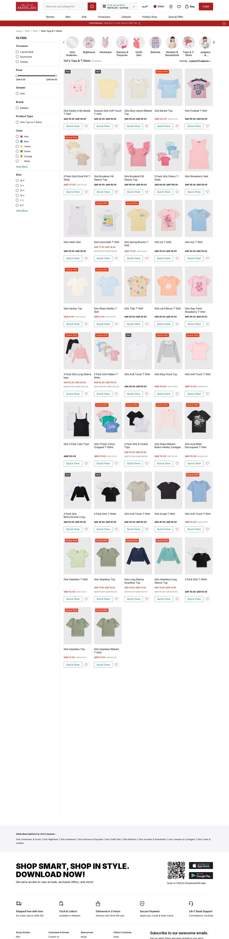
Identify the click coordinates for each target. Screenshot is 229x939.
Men (68, 16)
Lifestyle (126, 16)
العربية (145, 6)
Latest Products (199, 61)
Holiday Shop (149, 16)
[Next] (214, 42)
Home (19, 31)
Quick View (73, 126)
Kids (84, 16)
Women (50, 16)
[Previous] (64, 42)
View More (21, 166)
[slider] (17, 76)
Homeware (104, 16)
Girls (35, 31)
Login (206, 6)
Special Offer (175, 16)
